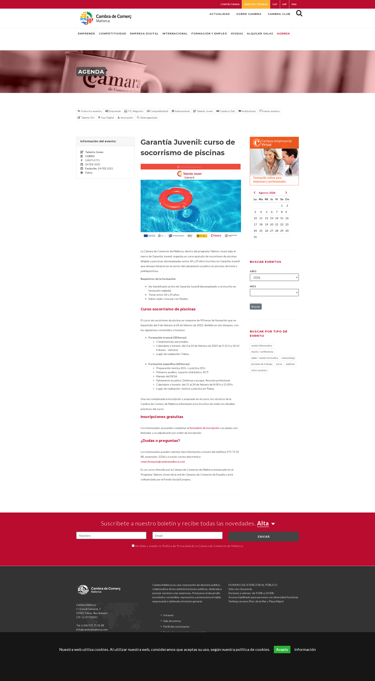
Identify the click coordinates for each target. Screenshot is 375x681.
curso (279, 364)
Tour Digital (107, 117)
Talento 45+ (87, 117)
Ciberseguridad (148, 117)
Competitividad (159, 111)
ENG (294, 4)
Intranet (168, 615)
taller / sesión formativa (264, 357)
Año (253, 271)
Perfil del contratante (176, 626)
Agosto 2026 (267, 192)
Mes (253, 286)
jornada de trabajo (261, 364)
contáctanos (230, 4)
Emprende (114, 111)
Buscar (256, 306)
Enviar (264, 536)
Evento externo (271, 111)
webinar (290, 364)
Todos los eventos (91, 111)
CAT (275, 4)
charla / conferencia (262, 351)
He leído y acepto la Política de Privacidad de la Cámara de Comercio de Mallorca (189, 546)
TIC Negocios (135, 111)
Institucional (248, 111)
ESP (284, 4)
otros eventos (259, 370)
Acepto (282, 649)
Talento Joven (204, 111)
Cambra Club (227, 111)
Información (305, 649)
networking (288, 357)
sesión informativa (261, 345)
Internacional (182, 111)
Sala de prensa (172, 620)
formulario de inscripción (204, 428)
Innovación (126, 117)
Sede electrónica (256, 4)
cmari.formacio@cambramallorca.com (163, 461)
